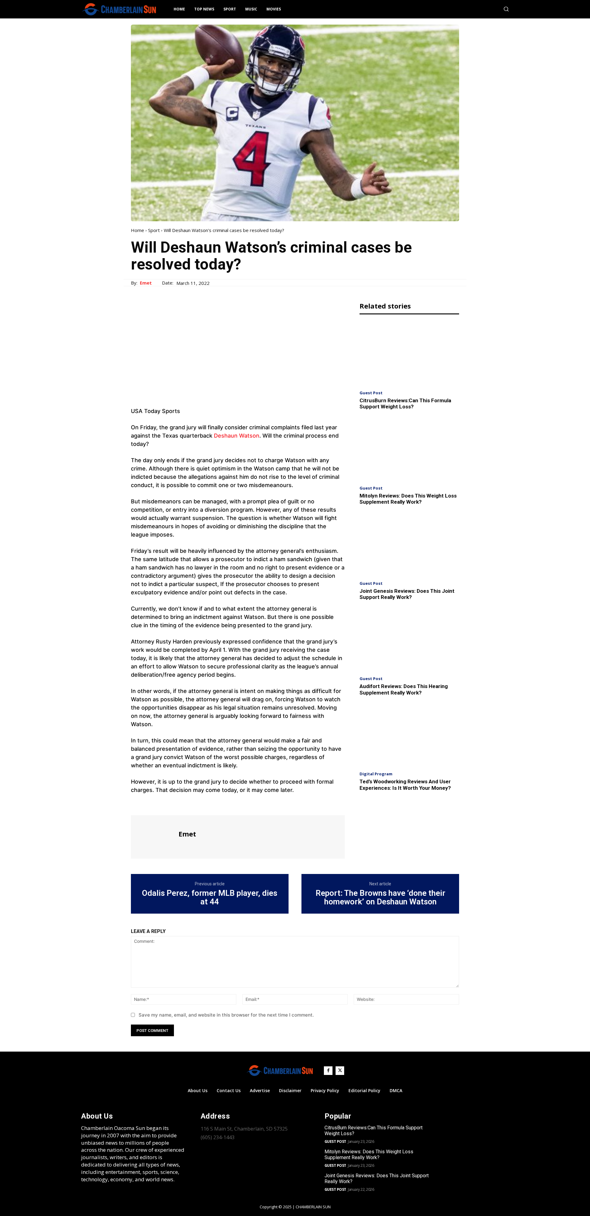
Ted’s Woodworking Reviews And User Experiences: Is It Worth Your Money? (405, 784)
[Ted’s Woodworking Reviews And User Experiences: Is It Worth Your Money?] (409, 735)
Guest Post (371, 393)
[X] (151, 804)
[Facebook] (137, 804)
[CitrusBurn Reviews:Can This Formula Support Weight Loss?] (409, 354)
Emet (146, 282)
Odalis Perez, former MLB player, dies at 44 (209, 897)
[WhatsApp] (179, 804)
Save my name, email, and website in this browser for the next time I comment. (226, 1015)
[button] (506, 9)
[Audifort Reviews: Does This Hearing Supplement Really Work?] (409, 640)
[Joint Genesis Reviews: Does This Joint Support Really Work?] (409, 545)
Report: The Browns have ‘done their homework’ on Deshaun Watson (380, 897)
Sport (154, 230)
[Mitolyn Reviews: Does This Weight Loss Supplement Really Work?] (409, 449)
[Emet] (154, 836)
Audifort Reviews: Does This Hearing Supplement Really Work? (404, 689)
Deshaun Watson (236, 435)
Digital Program (376, 774)
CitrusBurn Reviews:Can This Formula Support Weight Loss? (405, 403)
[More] (193, 804)
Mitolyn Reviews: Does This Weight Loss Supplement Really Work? (408, 499)
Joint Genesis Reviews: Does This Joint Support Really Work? (407, 594)
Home (137, 230)
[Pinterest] (165, 804)
